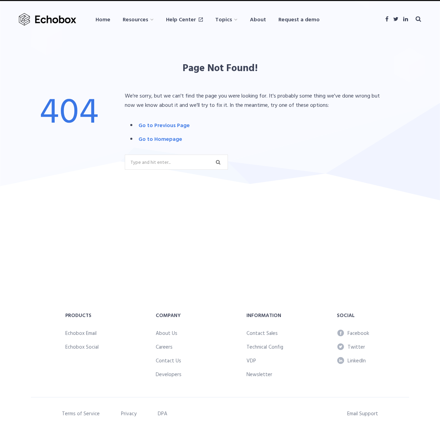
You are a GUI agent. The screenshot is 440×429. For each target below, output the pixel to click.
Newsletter (259, 374)
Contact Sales (262, 333)
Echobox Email (81, 333)
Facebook (358, 333)
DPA (162, 413)
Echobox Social (82, 347)
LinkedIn (357, 360)
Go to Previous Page (164, 125)
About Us (166, 333)
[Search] (418, 19)
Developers (169, 374)
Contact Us (168, 360)
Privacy (128, 413)
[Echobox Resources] (49, 19)
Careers (164, 347)
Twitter (356, 347)
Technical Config (264, 347)
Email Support (362, 413)
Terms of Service (81, 413)
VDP (251, 360)
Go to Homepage (160, 139)
